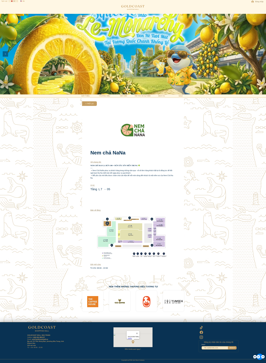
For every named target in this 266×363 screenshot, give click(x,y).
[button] (85, 96)
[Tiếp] (260, 54)
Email (203, 344)
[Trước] (5, 54)
